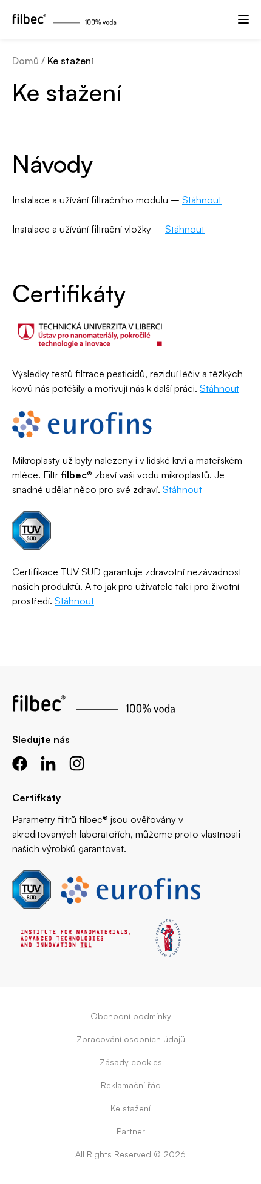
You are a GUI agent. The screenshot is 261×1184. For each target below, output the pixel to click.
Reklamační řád (131, 1085)
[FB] (19, 763)
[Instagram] (76, 763)
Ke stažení (130, 1108)
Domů (25, 61)
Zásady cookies (131, 1062)
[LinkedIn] (48, 763)
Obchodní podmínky (130, 1016)
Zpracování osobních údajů (130, 1039)
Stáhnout (202, 200)
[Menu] (243, 19)
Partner (131, 1131)
